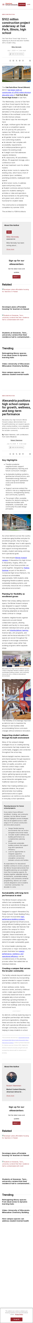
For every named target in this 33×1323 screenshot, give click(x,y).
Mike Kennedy (16, 47)
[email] (23, 61)
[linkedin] (13, 61)
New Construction (8, 14)
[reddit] (20, 61)
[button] (3, 4)
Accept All (16, 1319)
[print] (30, 61)
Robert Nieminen (16, 440)
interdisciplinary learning (19, 630)
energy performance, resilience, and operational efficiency (13, 953)
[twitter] (16, 61)
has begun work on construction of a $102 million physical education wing (16, 92)
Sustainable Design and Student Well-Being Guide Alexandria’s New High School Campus (15, 1040)
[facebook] (10, 61)
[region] (16, 1315)
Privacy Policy (19, 1314)
